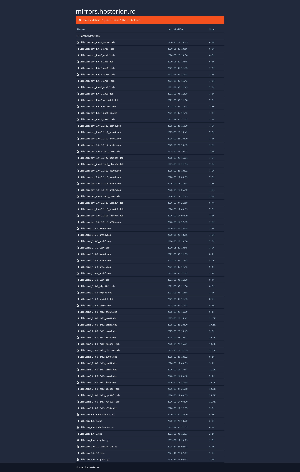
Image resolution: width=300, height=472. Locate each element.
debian (96, 20)
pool (106, 20)
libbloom (135, 20)
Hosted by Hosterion (88, 467)
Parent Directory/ (90, 36)
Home (85, 20)
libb (124, 20)
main (116, 20)
